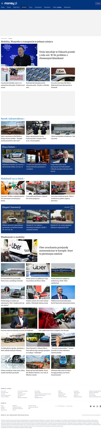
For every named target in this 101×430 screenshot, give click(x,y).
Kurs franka (37, 391)
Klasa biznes (8, 147)
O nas (2, 405)
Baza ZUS (76, 395)
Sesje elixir (60, 392)
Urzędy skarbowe (61, 394)
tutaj (31, 427)
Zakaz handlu (77, 392)
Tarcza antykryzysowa (5, 395)
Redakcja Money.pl (78, 396)
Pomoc (14, 410)
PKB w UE (76, 394)
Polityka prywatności (17, 407)
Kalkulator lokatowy (62, 396)
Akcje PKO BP (38, 392)
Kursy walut (3, 391)
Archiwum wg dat (32, 405)
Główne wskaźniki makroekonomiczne (43, 394)
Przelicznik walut (4, 392)
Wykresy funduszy (21, 394)
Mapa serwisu (4, 410)
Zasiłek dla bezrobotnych (40, 395)
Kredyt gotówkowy (39, 397)
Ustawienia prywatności (18, 408)
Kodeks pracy (61, 395)
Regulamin (15, 405)
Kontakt (2, 408)
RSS (29, 408)
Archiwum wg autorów (33, 407)
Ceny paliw (76, 391)
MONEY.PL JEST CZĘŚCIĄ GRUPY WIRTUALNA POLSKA (15, 415)
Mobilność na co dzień (12, 178)
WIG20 (59, 391)
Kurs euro (3, 394)
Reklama (3, 407)
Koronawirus (20, 395)
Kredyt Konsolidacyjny (22, 397)
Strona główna (4, 38)
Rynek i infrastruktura (12, 118)
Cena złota (20, 392)
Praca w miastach (5, 396)
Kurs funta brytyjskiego (23, 391)
